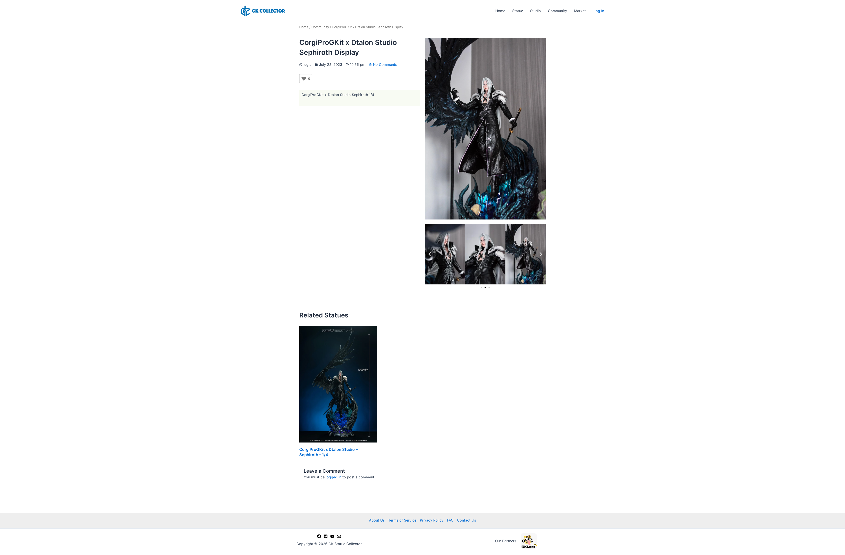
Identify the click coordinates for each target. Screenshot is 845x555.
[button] (429, 254)
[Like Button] (303, 78)
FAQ (450, 520)
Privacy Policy (431, 520)
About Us (377, 520)
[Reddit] (326, 536)
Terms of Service (402, 520)
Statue (517, 11)
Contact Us (466, 520)
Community (557, 11)
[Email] (339, 536)
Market (580, 11)
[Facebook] (319, 536)
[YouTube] (332, 536)
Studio (535, 11)
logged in (333, 477)
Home (500, 11)
